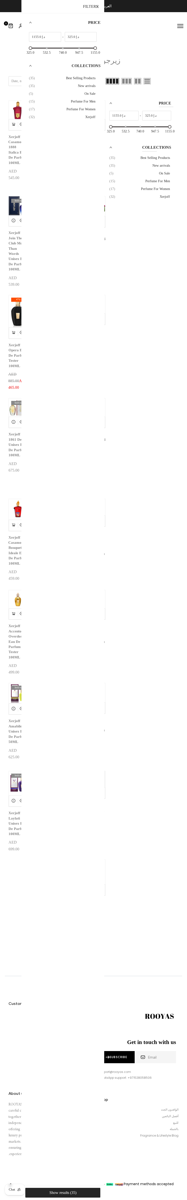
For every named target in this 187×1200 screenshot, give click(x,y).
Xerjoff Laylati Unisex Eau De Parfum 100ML (18, 823)
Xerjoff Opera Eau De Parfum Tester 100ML (17, 355)
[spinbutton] (156, 115)
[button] (138, 106)
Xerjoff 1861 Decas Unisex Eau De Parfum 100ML (18, 444)
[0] (11, 26)
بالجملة (174, 1129)
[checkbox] (139, 158)
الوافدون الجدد (169, 1110)
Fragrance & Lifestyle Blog (159, 1136)
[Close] (97, 7)
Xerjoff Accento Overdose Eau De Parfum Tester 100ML (16, 641)
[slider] (110, 127)
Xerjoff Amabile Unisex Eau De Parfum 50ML (18, 731)
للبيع (175, 1123)
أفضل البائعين (170, 1116)
